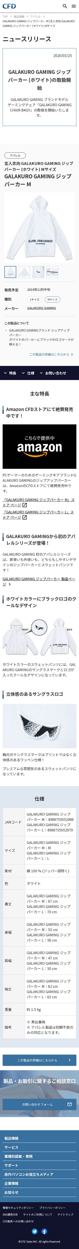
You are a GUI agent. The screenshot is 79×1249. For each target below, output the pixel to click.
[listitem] (39, 502)
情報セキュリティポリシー (18, 1207)
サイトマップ (65, 1214)
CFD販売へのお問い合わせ (18, 1221)
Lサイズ (34, 299)
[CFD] (9, 7)
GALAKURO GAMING (41, 308)
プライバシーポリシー (52, 1207)
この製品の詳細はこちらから (49, 354)
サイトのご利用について (37, 1214)
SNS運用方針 (10, 1214)
